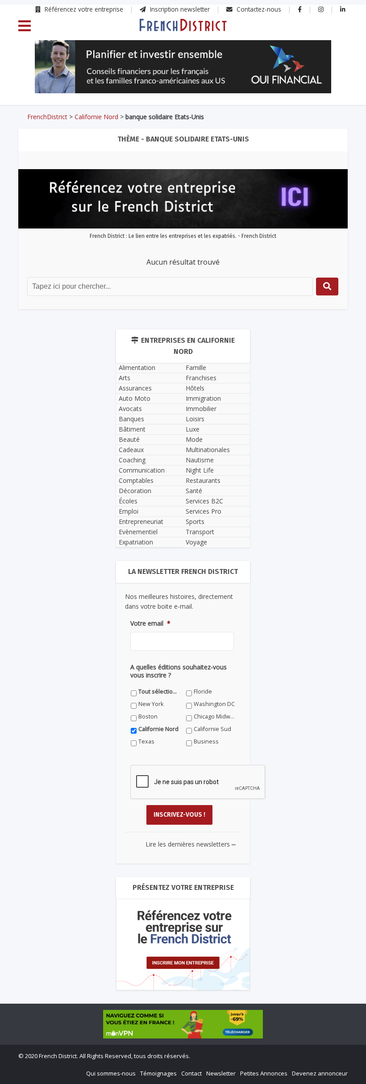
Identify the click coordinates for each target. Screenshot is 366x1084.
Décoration (135, 490)
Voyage (196, 542)
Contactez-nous (258, 9)
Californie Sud (212, 729)
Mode (194, 439)
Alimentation (137, 367)
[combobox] (170, 286)
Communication (142, 470)
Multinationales (208, 449)
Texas (146, 741)
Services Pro (203, 511)
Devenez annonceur (320, 1073)
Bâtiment (132, 429)
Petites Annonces (263, 1073)
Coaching (132, 460)
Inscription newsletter (179, 9)
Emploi (128, 511)
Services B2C (204, 501)
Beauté (129, 439)
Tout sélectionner (159, 691)
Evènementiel (138, 531)
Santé (194, 490)
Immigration (203, 398)
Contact (191, 1073)
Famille (196, 367)
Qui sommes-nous (111, 1073)
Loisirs (195, 419)
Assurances (135, 388)
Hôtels (195, 388)
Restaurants (203, 480)
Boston (148, 716)
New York (150, 704)
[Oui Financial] (183, 67)
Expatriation (136, 542)
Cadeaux (131, 449)
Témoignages (158, 1073)
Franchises (201, 378)
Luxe (193, 429)
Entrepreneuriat (141, 521)
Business (206, 741)
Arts (124, 378)
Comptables (136, 480)
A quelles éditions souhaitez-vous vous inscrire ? (178, 671)
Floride (203, 691)
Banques (131, 419)
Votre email (150, 623)
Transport (200, 531)
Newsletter (221, 1073)
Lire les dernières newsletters (191, 844)
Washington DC (214, 704)
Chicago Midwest (214, 716)
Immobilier (201, 408)
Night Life (200, 470)
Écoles (128, 501)
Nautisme (200, 460)
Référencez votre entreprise (83, 9)
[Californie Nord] (182, 24)
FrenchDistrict (47, 116)
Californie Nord (96, 116)
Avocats (130, 408)
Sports (195, 521)
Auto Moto (134, 398)
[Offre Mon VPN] (183, 1024)
